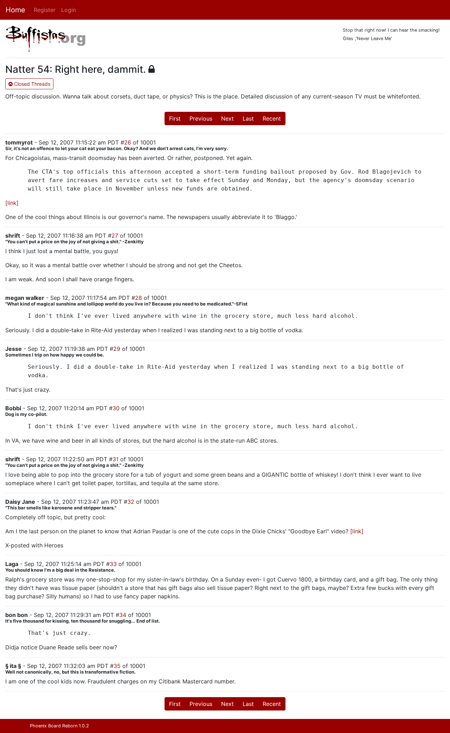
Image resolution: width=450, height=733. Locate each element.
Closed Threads (31, 84)
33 (113, 563)
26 (127, 142)
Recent (272, 118)
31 (115, 459)
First (175, 118)
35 (117, 665)
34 (122, 614)
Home (15, 10)
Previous (200, 118)
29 (116, 348)
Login (68, 9)
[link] (12, 202)
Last (248, 118)
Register (45, 9)
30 (116, 408)
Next (227, 118)
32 (130, 501)
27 (114, 235)
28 (138, 297)
